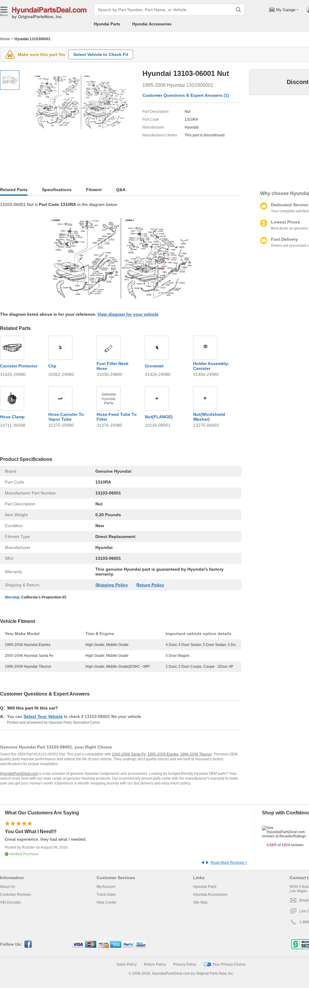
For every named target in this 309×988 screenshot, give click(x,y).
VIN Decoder (10, 902)
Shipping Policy (111, 584)
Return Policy (150, 584)
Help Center (106, 902)
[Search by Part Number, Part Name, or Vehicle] (238, 9)
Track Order (106, 894)
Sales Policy (126, 964)
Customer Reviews (15, 894)
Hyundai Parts (107, 24)
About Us (7, 887)
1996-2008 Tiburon (196, 754)
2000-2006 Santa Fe (129, 754)
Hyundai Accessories (151, 24)
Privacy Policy (184, 964)
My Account (106, 887)
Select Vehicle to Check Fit (100, 54)
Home (5, 39)
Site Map (200, 902)
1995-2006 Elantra (163, 754)
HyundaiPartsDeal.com (19, 773)
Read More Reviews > (229, 862)
